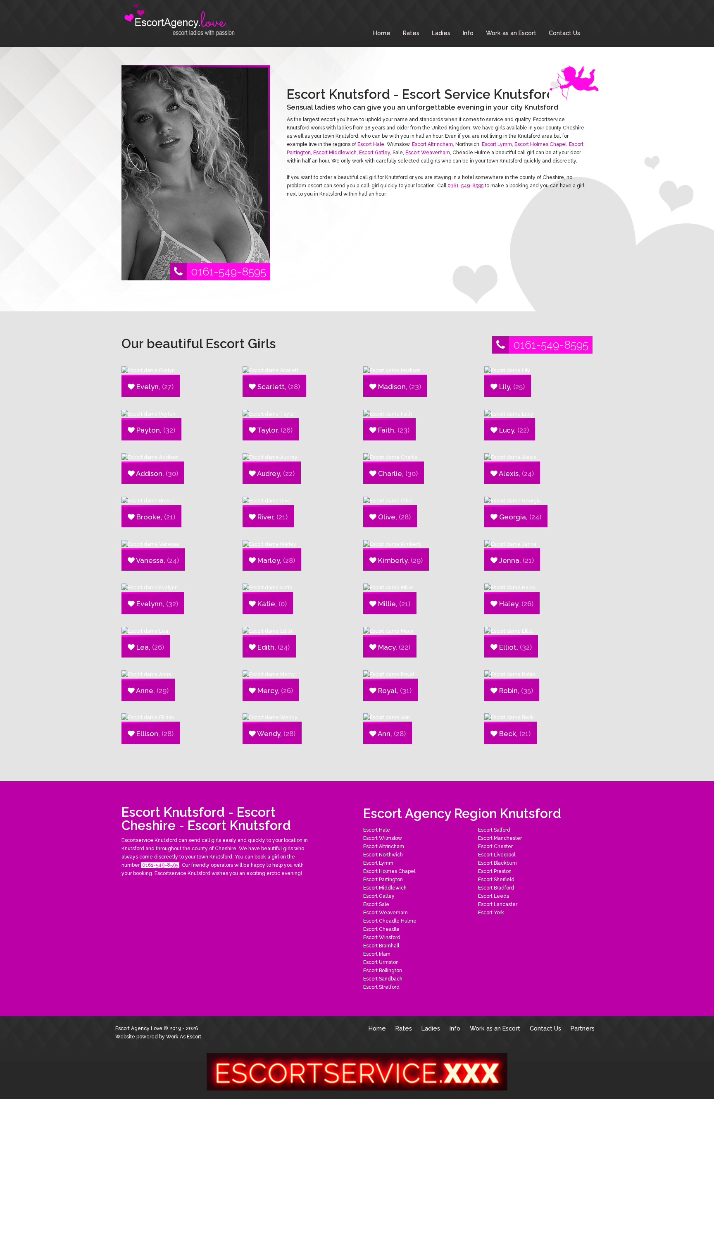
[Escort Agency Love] (183, 20)
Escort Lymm (497, 144)
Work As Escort (183, 1037)
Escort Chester (495, 846)
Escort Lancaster (497, 904)
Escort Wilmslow (382, 838)
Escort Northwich (383, 855)
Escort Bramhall (381, 946)
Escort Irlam (376, 954)
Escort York (491, 913)
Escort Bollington (382, 970)
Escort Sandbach (382, 979)
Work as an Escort (511, 32)
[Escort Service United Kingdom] (357, 1071)
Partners (583, 1028)
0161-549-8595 (228, 271)
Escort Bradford (496, 888)
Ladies (441, 32)
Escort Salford (494, 830)
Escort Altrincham (432, 144)
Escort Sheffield (496, 879)
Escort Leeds (493, 896)
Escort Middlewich (335, 152)
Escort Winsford (381, 937)
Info (468, 32)
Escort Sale (376, 904)
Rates (411, 32)
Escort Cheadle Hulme (389, 921)
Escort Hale (370, 144)
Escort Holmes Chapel (540, 144)
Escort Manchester (500, 838)
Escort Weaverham (427, 152)
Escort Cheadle (381, 929)
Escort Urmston (381, 962)
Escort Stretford (381, 987)
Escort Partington (383, 879)
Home (381, 32)
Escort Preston (495, 871)
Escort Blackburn (497, 863)
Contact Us (564, 32)
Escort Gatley (374, 152)
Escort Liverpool (496, 855)
